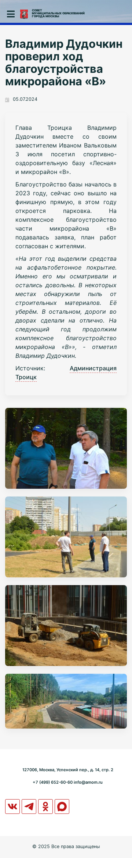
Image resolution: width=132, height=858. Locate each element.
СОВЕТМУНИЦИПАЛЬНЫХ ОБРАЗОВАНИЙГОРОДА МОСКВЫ (58, 13)
